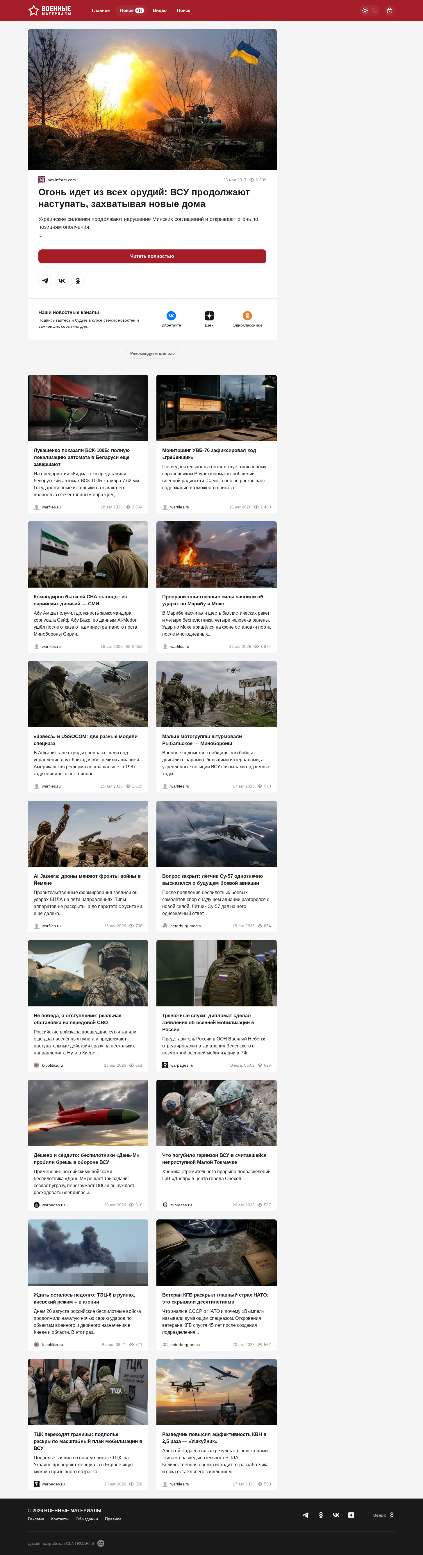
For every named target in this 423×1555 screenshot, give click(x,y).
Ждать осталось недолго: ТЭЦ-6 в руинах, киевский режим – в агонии (84, 1298)
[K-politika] (36, 1065)
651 (138, 1065)
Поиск (183, 10)
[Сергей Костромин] (36, 506)
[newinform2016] (42, 180)
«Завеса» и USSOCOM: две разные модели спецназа (86, 740)
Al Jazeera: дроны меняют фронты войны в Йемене (87, 879)
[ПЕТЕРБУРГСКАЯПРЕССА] (165, 1344)
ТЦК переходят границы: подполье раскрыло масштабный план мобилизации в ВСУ (88, 1441)
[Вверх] (384, 1515)
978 (267, 786)
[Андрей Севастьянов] (165, 786)
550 (267, 1484)
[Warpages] (165, 1065)
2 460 (265, 506)
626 (267, 1065)
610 (138, 1205)
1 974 (265, 646)
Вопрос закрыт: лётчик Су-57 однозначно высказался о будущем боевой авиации (212, 879)
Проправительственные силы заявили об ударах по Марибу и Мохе (212, 600)
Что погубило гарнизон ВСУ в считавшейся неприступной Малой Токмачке (214, 1158)
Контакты (60, 1519)
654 (267, 925)
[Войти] (389, 10)
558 (138, 1484)
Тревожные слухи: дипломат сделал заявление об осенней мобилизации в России (208, 1022)
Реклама (36, 1519)
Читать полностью (152, 256)
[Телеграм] (306, 1515)
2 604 (137, 506)
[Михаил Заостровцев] (36, 786)
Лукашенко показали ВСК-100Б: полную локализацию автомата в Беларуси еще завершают (82, 457)
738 (138, 925)
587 (267, 1205)
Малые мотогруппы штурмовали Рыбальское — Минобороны (202, 740)
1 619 (137, 786)
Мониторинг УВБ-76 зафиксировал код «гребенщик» (209, 453)
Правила (113, 1519)
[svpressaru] (165, 1205)
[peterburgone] (36, 1205)
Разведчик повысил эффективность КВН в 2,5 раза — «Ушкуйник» (214, 1438)
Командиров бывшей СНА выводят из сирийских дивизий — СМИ (80, 600)
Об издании (87, 1519)
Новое (131, 10)
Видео (160, 10)
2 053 (137, 646)
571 (138, 1344)
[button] (45, 281)
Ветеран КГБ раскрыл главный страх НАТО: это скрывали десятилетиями (215, 1298)
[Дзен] (351, 1515)
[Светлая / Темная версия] (369, 10)
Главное (101, 10)
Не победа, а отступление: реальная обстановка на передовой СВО (78, 1019)
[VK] (336, 1515)
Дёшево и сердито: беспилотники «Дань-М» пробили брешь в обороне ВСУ (86, 1158)
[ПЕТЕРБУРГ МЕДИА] (165, 925)
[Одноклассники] (321, 1515)
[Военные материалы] (49, 10)
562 (267, 1344)
